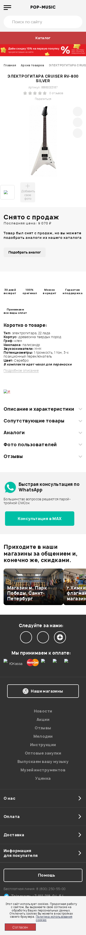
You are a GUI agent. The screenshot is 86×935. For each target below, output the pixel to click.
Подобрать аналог (24, 252)
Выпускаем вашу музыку (43, 761)
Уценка (43, 778)
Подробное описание (21, 371)
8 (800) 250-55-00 (51, 888)
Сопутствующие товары (34, 421)
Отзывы (13, 456)
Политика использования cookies (54, 918)
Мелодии (43, 736)
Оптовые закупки (43, 753)
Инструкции (43, 744)
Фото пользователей (30, 444)
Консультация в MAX (39, 518)
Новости (43, 711)
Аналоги (14, 432)
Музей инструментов (43, 770)
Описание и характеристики (39, 409)
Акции (43, 719)
